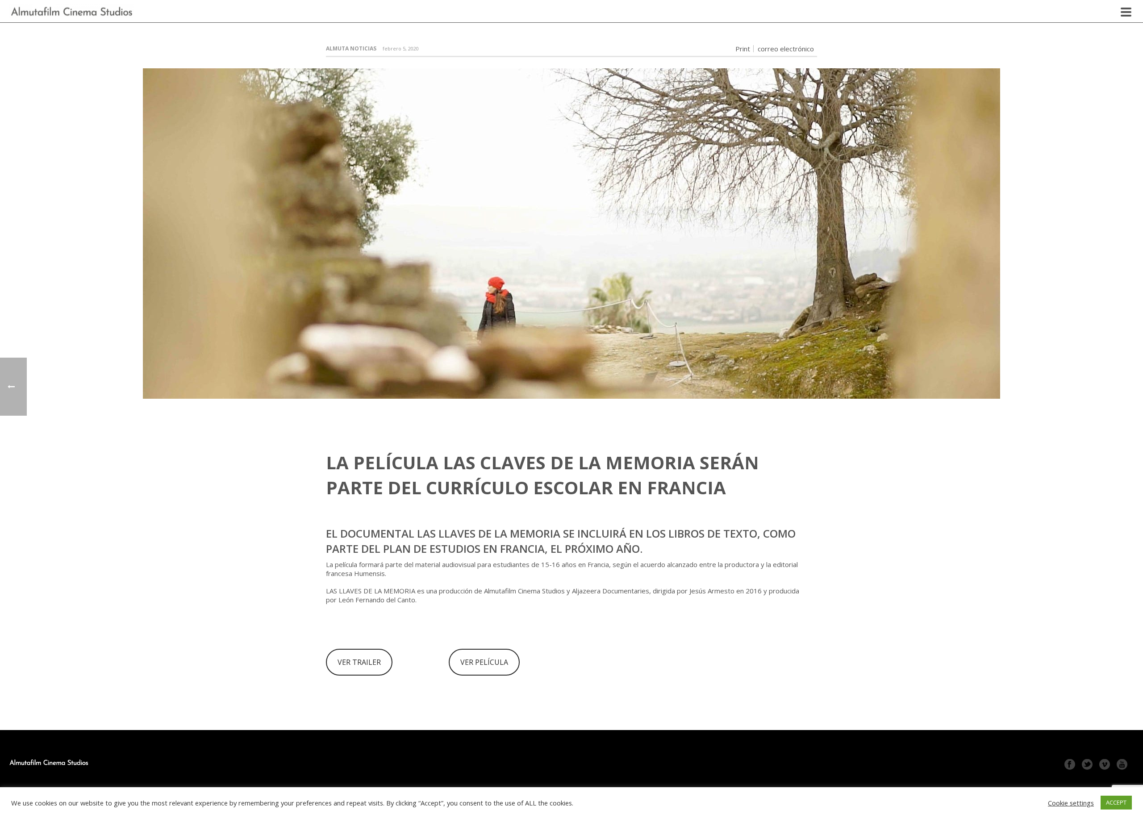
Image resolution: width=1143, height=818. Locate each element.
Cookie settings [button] (1071, 803)
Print (742, 48)
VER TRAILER (359, 662)
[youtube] (1122, 765)
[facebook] (1069, 765)
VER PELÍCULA (484, 662)
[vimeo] (1104, 765)
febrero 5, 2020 (401, 48)
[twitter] (1087, 765)
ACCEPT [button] (1116, 802)
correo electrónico (786, 48)
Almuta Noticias (351, 48)
